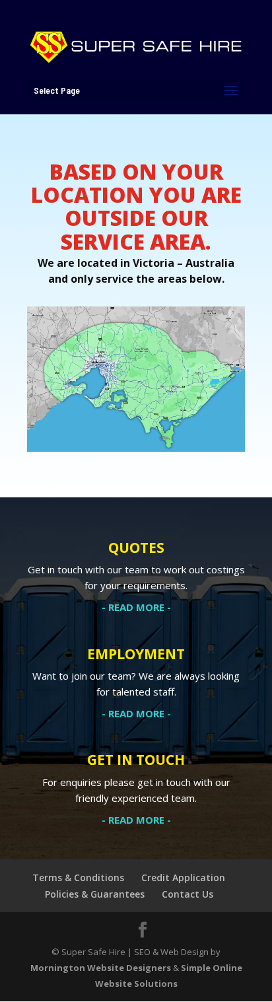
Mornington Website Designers (100, 968)
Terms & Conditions (78, 877)
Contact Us (187, 894)
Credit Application (183, 877)
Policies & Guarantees (95, 894)
